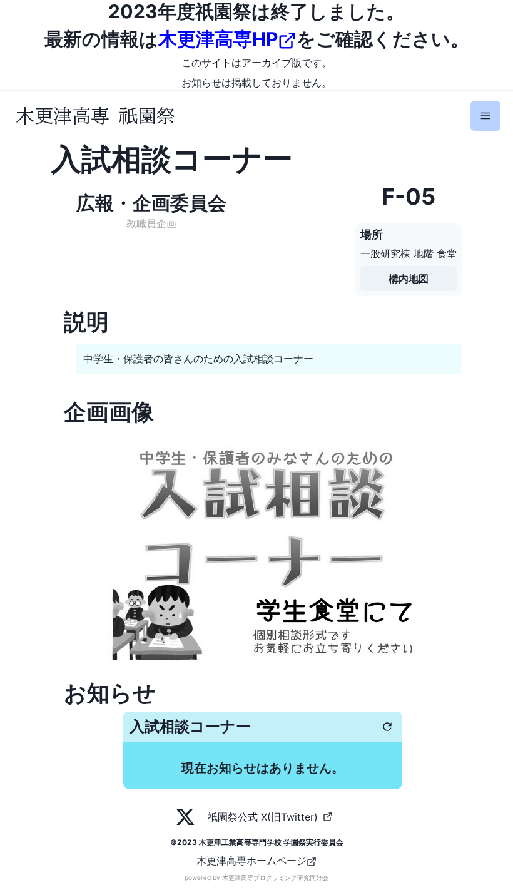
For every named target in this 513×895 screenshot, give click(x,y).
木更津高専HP (218, 39)
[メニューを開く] (485, 116)
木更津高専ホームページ (251, 860)
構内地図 (409, 278)
